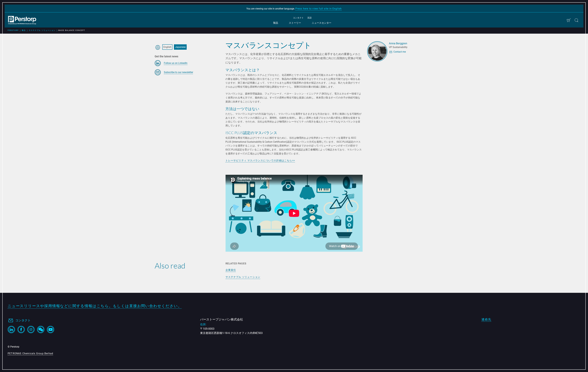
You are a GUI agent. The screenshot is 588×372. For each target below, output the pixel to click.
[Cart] (568, 20)
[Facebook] (21, 329)
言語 (309, 18)
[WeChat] (40, 329)
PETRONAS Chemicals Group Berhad (30, 353)
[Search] (576, 20)
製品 (275, 22)
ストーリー (295, 22)
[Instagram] (31, 329)
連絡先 (486, 319)
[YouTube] (50, 329)
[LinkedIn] (11, 329)
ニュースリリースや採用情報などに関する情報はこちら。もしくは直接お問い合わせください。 (95, 306)
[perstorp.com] (24, 20)
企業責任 (231, 269)
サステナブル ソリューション (243, 276)
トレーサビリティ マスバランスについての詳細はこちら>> (260, 160)
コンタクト (298, 18)
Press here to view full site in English (318, 8)
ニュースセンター (321, 22)
